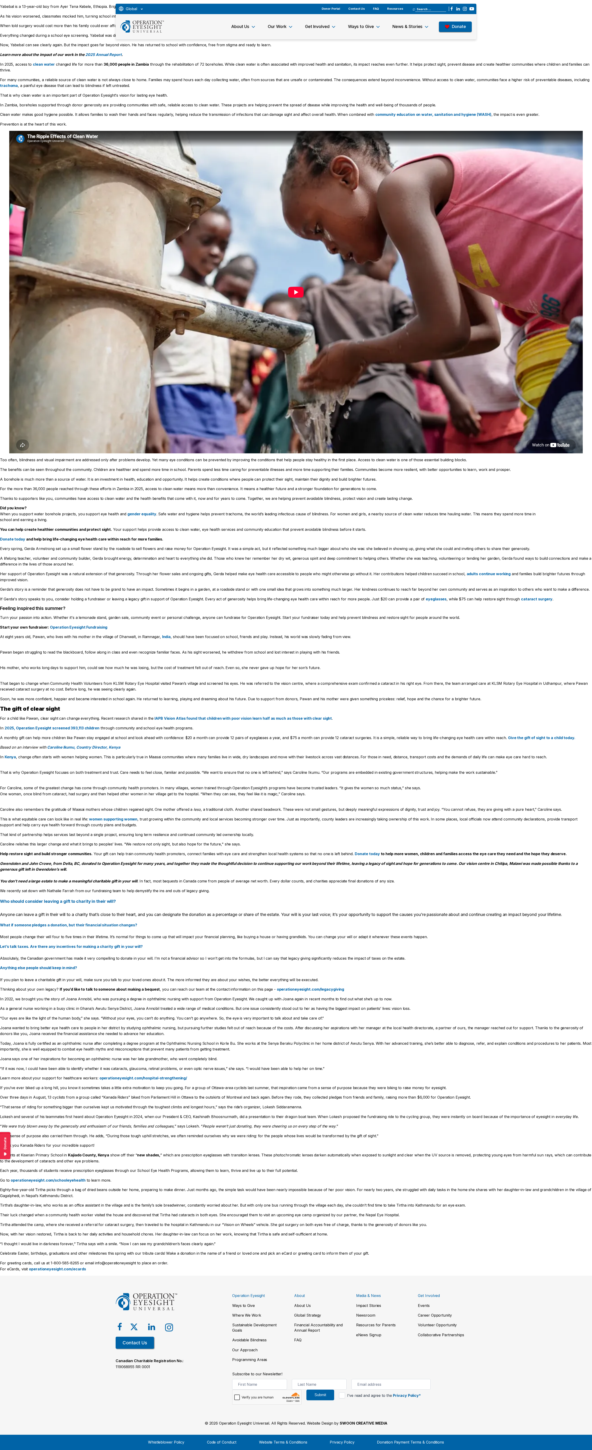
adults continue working (489, 573)
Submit (320, 1395)
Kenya (10, 757)
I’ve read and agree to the (383, 1395)
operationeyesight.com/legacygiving (310, 989)
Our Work (277, 26)
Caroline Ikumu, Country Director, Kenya (83, 747)
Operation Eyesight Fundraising (78, 627)
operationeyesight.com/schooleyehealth (48, 1180)
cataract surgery (536, 599)
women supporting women (113, 819)
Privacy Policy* (407, 1395)
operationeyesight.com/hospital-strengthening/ (143, 1078)
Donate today (12, 539)
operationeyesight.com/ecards (57, 1269)
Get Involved (317, 26)
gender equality (141, 514)
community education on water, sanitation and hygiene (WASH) (433, 114)
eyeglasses (436, 599)
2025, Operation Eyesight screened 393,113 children (52, 728)
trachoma (9, 85)
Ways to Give (361, 26)
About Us (240, 26)
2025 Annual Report (103, 54)
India (166, 636)
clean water (44, 64)
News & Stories (407, 26)
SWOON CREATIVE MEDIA (363, 1423)
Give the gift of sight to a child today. (541, 737)
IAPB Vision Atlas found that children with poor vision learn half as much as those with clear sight (243, 718)
